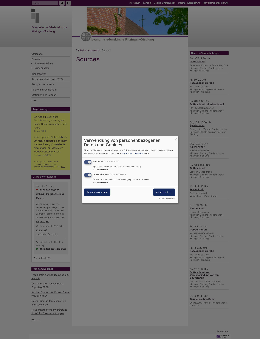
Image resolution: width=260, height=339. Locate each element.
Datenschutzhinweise (132, 153)
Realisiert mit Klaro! (167, 199)
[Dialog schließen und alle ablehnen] (176, 138)
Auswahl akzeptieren (97, 192)
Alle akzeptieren (164, 192)
